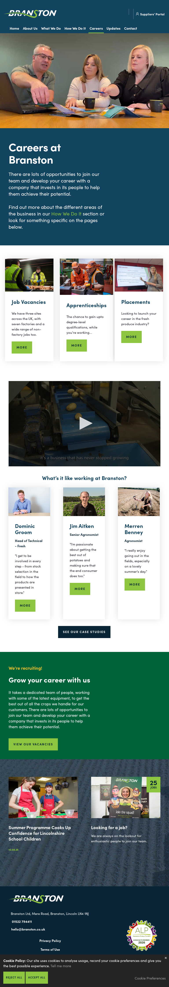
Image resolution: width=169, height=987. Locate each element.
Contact (130, 28)
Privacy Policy (50, 940)
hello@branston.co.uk (28, 929)
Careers (96, 28)
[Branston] (30, 14)
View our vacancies (33, 744)
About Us (30, 28)
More (22, 347)
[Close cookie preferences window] (165, 957)
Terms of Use (50, 949)
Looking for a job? (109, 827)
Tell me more (60, 965)
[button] (84, 423)
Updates (113, 28)
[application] (84, 423)
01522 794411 (22, 921)
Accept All (36, 977)
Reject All (14, 977)
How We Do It (75, 28)
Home (14, 28)
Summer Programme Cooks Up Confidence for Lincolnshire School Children (40, 833)
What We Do (51, 28)
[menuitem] (15, 28)
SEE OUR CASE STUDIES (84, 631)
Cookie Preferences (150, 978)
